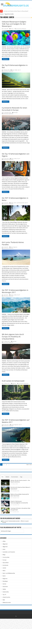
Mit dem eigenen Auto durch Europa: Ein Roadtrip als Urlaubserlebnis (13, 336)
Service (12, 28)
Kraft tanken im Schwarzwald (13, 381)
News (4, 570)
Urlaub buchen (6, 597)
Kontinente (5, 565)
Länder (15, 158)
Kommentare (14, 476)
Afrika (12, 158)
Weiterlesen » (5, 59)
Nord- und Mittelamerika (19, 202)
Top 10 (19, 70)
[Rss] (16, 616)
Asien (13, 70)
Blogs (4, 554)
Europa (11, 294)
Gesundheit (5, 562)
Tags (21, 476)
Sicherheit (5, 586)
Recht (4, 576)
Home (1, 14)
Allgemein (5, 544)
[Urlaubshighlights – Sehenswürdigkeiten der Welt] (16, 4)
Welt (4, 599)
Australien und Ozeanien (9, 552)
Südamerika (6, 592)
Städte (16, 70)
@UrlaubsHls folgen (6, 531)
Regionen (15, 247)
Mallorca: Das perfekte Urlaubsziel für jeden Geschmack (16, 11)
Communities (6, 557)
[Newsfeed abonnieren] (31, 17)
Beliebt (7, 476)
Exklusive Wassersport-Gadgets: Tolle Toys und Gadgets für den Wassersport (14, 24)
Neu (3, 476)
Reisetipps (15, 112)
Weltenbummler (7, 602)
